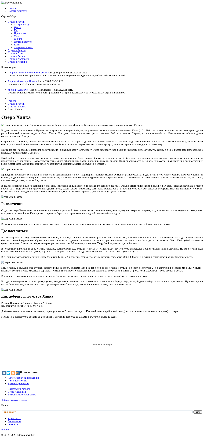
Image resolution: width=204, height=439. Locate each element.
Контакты (13, 424)
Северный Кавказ (23, 47)
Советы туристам (17, 11)
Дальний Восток (23, 41)
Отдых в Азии (15, 53)
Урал (16, 36)
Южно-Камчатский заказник (23, 377)
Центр (17, 27)
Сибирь (18, 39)
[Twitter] (8, 373)
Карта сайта (14, 418)
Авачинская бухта (17, 380)
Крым (17, 44)
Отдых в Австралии (18, 59)
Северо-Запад (21, 24)
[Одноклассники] (13, 373)
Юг (16, 30)
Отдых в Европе (17, 50)
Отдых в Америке (17, 61)
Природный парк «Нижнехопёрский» (28, 72)
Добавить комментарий (14, 400)
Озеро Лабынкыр (17, 391)
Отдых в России (16, 21)
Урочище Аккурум (18, 89)
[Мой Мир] (18, 373)
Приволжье (20, 33)
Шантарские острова (19, 389)
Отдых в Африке (17, 56)
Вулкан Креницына (18, 383)
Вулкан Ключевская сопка (22, 394)
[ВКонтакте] (4, 373)
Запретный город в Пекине (22, 81)
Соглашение (14, 421)
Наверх (5, 429)
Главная (12, 8)
